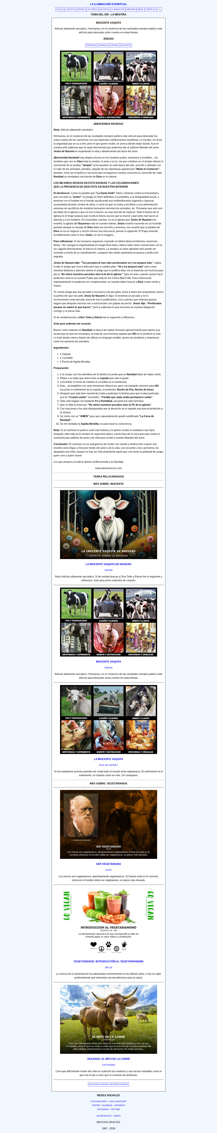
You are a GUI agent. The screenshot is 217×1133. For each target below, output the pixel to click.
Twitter (96, 1105)
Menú (140, 9)
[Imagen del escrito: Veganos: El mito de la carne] (108, 1053)
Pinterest (120, 1105)
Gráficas (151, 9)
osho (108, 870)
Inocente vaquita (108, 661)
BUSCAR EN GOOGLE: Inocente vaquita (108, 1084)
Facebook (107, 1105)
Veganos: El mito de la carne (108, 1059)
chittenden (108, 1065)
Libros (117, 1116)
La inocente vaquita (108, 759)
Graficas (104, 45)
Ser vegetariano (108, 864)
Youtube (115, 1109)
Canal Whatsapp (117, 1101)
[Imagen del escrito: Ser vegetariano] (108, 858)
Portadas (91, 45)
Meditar (131, 9)
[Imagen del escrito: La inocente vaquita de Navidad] (108, 558)
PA (57, 9)
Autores (92, 9)
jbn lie (108, 967)
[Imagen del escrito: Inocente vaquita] (108, 656)
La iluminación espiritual (108, 4)
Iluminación (118, 9)
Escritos (104, 9)
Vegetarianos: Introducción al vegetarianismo (108, 961)
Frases (81, 9)
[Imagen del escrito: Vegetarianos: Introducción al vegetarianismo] (108, 956)
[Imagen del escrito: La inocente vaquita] (108, 753)
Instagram (102, 1109)
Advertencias (104, 1116)
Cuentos (70, 9)
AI (62, 9)
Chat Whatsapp (99, 1101)
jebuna (108, 570)
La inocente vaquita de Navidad (108, 564)
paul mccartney (108, 765)
